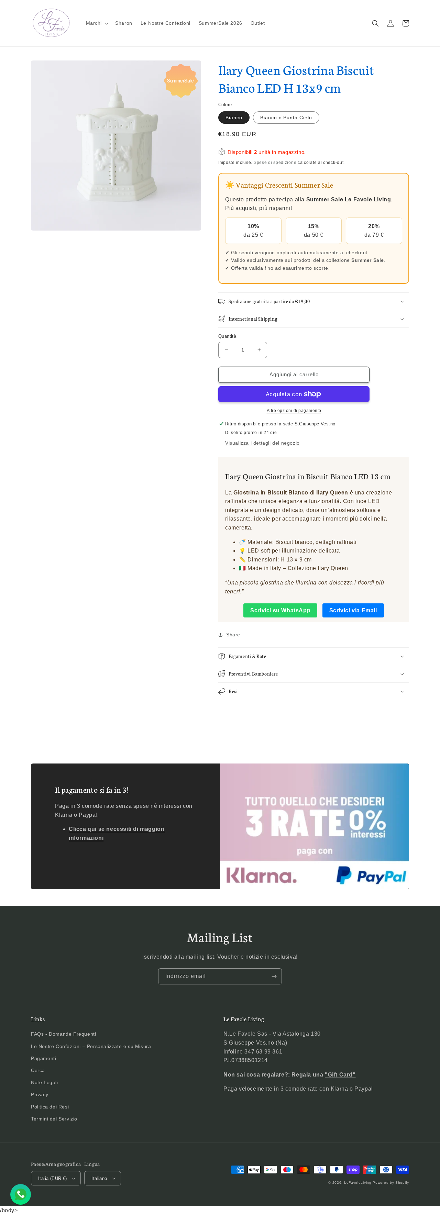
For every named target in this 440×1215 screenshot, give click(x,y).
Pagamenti (43, 1058)
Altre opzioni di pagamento (294, 410)
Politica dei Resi (50, 1107)
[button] (96, 23)
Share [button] (233, 634)
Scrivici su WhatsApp (280, 610)
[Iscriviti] (274, 976)
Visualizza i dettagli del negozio (262, 443)
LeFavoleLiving (358, 1182)
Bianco (234, 117)
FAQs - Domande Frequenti (63, 1034)
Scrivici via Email (353, 610)
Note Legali (44, 1082)
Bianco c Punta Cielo (286, 117)
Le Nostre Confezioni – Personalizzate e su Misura (91, 1046)
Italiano (99, 1178)
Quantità (227, 336)
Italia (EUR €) (52, 1178)
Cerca (38, 1070)
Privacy (39, 1094)
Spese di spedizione (275, 162)
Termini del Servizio (54, 1119)
